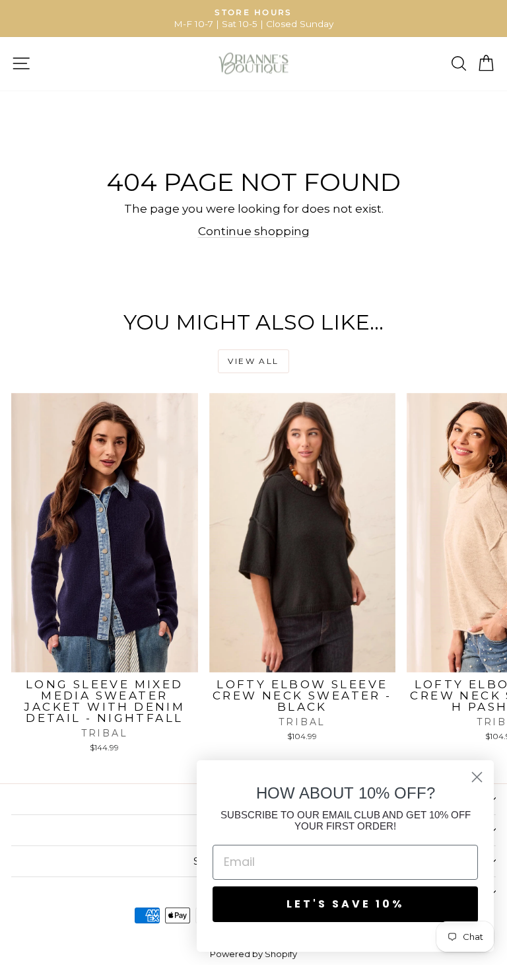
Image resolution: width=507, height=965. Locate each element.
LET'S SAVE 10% (345, 903)
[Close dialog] (477, 777)
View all (253, 361)
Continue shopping (254, 231)
